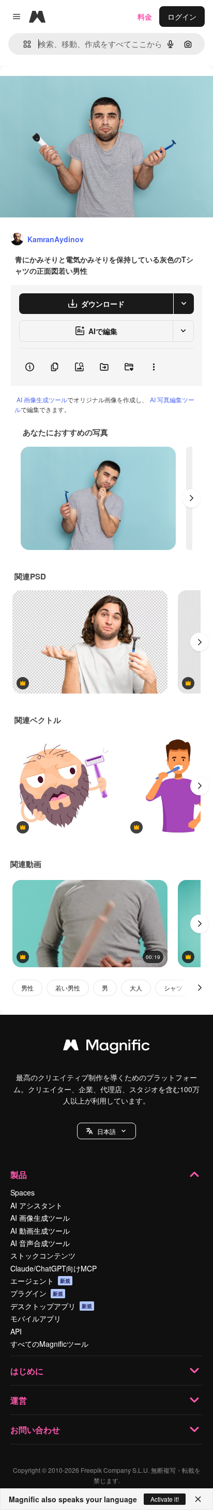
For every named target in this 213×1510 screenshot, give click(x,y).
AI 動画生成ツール (40, 1230)
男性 (27, 987)
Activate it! (164, 1499)
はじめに (26, 1371)
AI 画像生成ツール (42, 399)
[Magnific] (106, 1047)
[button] (106, 1131)
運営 (18, 1400)
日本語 (106, 1131)
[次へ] (191, 498)
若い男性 (67, 987)
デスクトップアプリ (51, 1306)
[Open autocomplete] (23, 44)
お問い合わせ (35, 1430)
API (16, 1331)
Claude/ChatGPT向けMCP (53, 1268)
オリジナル (71, 88)
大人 (136, 987)
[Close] (198, 1499)
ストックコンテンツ (42, 1255)
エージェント (40, 1281)
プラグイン (36, 1293)
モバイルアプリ (35, 1318)
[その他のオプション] (153, 367)
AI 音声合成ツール (40, 1243)
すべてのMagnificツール (49, 1344)
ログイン (182, 16)
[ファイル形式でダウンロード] (183, 303)
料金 (145, 16)
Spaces (22, 1192)
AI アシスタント (36, 1205)
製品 (18, 1175)
